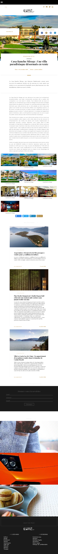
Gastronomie (7, 543)
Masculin (6, 546)
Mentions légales (37, 540)
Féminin (6, 541)
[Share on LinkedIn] (55, 33)
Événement (7, 540)
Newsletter (36, 541)
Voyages (6, 549)
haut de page (29, 523)
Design (5, 538)
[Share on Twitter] (51, 33)
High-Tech (6, 544)
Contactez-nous (37, 537)
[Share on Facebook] (42, 33)
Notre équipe (36, 543)
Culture (6, 537)
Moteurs (6, 547)
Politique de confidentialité (40, 544)
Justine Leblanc (38, 69)
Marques (35, 538)
